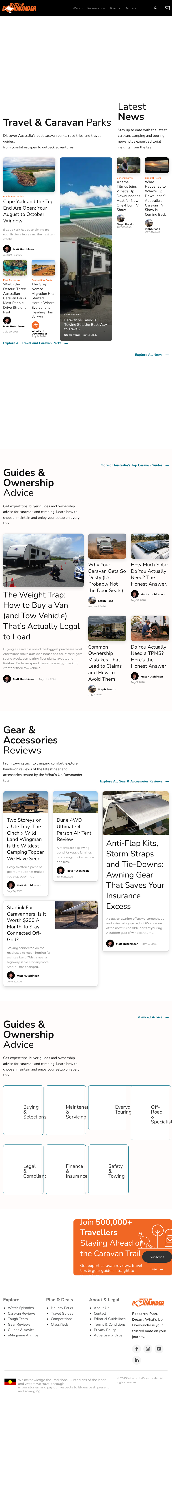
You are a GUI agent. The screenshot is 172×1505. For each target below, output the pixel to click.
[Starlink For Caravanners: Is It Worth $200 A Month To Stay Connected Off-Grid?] (76, 915)
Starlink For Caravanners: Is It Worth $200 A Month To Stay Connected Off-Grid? (26, 923)
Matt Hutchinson (24, 249)
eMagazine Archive (23, 1335)
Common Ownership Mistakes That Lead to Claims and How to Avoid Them (105, 663)
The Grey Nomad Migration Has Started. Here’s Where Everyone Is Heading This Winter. (43, 300)
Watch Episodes (21, 1307)
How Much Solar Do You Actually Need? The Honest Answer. (149, 574)
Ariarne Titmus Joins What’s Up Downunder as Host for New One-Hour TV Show (128, 196)
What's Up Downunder (39, 332)
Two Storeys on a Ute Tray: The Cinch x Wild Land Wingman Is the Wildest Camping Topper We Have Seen (25, 839)
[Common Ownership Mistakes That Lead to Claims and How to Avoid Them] (107, 628)
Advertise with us (108, 1335)
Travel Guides (62, 1313)
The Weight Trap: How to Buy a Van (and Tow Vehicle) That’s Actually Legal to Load (41, 615)
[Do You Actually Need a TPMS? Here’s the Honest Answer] (150, 628)
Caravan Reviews (22, 1313)
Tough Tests (18, 1318)
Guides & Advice (21, 1329)
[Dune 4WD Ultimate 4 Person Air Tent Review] (75, 802)
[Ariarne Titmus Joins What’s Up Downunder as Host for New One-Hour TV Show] (129, 165)
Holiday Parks (62, 1307)
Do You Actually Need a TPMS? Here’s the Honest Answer (148, 657)
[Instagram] (147, 1348)
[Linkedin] (136, 1360)
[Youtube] (159, 1348)
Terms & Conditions (110, 1324)
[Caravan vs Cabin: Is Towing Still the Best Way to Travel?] (86, 249)
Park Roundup (11, 280)
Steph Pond (124, 224)
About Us (101, 1307)
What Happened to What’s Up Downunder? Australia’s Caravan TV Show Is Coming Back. (156, 198)
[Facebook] (136, 1348)
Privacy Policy (105, 1329)
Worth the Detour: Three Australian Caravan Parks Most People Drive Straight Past (14, 298)
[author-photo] (7, 249)
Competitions (62, 1318)
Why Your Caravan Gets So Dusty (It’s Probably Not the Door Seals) (107, 577)
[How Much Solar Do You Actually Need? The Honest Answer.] (150, 546)
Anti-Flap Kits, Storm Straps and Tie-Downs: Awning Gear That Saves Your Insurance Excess (135, 875)
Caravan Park (72, 314)
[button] (155, 8)
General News (125, 177)
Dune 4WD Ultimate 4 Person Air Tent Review (74, 830)
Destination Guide (13, 196)
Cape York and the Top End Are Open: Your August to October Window (28, 211)
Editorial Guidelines (110, 1318)
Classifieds (60, 1324)
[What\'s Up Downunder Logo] (30, 8)
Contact (100, 1313)
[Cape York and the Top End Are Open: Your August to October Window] (29, 174)
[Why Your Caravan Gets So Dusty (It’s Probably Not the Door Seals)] (107, 546)
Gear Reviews (19, 1324)
